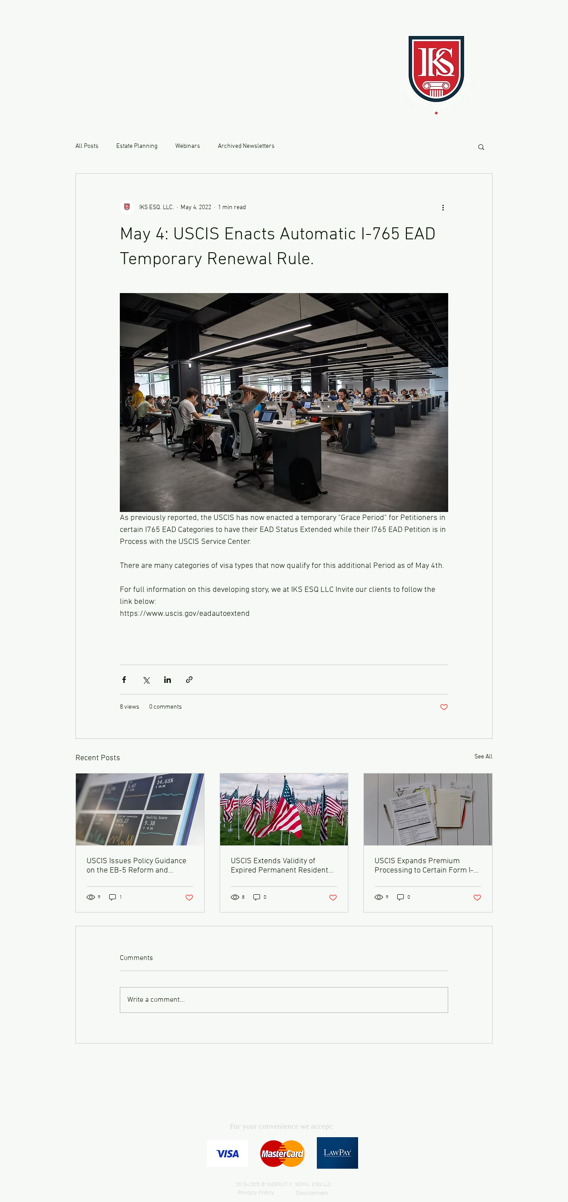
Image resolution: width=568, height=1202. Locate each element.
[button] (481, 146)
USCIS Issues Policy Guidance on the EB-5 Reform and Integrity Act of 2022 (136, 866)
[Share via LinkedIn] (167, 679)
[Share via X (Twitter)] (146, 679)
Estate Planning (137, 146)
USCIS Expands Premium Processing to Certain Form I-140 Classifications (424, 866)
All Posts (87, 146)
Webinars (187, 146)
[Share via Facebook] (124, 679)
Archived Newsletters (246, 146)
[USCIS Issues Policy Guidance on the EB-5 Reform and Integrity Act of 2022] (140, 809)
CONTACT (117, 73)
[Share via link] (189, 679)
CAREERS (114, 95)
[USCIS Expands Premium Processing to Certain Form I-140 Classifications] (428, 809)
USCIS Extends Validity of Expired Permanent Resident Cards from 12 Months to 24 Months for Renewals (279, 866)
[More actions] (443, 207)
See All (483, 757)
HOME (106, 50)
